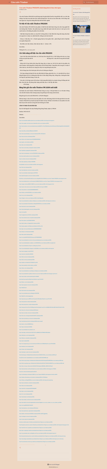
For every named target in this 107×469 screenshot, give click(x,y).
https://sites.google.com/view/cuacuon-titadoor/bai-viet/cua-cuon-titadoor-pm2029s (34, 123)
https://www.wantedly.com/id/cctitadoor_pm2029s (28, 265)
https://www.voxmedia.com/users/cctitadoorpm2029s (28, 312)
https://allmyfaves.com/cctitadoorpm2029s (27, 335)
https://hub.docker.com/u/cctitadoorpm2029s (27, 206)
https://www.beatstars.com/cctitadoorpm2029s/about (28, 408)
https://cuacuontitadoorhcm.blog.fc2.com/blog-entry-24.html (30, 245)
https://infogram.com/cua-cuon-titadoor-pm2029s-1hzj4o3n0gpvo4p (31, 198)
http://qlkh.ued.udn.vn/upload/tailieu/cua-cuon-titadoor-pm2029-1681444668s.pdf (33, 357)
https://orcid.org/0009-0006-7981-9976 (26, 405)
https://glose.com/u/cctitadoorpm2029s (26, 391)
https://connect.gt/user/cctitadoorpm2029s (26, 419)
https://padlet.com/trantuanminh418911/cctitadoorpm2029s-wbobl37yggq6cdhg (33, 413)
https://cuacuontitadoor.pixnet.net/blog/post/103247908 (29, 293)
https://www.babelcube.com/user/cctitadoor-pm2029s (28, 170)
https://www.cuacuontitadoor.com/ (32, 114)
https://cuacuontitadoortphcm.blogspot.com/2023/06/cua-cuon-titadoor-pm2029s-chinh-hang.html (36, 248)
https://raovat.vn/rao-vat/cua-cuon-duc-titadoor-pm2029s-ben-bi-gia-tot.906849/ (33, 186)
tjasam (57, 467)
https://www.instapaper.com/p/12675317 (26, 251)
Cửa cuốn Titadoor (19, 2)
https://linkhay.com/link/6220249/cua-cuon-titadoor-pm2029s (30, 192)
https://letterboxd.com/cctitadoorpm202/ (26, 346)
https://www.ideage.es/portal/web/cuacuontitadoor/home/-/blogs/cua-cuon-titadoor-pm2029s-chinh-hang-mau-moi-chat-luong (41, 438)
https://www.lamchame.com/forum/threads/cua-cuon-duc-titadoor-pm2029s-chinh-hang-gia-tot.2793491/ (37, 368)
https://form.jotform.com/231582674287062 (27, 220)
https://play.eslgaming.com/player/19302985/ (27, 161)
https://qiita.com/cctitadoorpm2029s (25, 144)
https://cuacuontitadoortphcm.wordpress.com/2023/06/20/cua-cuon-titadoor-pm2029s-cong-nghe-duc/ (37, 242)
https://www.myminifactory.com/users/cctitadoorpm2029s (29, 318)
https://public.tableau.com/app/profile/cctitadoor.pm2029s (29, 223)
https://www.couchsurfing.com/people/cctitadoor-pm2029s (29, 147)
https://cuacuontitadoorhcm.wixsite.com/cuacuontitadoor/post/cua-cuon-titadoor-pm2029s (35, 240)
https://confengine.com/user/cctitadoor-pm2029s (28, 416)
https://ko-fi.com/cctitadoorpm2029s (25, 394)
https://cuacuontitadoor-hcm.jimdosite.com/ (27, 329)
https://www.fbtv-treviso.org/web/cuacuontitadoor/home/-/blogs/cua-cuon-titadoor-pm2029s (35, 427)
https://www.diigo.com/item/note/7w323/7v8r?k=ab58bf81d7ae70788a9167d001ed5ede (34, 332)
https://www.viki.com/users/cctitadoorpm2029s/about (28, 310)
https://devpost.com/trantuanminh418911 (26, 231)
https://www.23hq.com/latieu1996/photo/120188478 (28, 130)
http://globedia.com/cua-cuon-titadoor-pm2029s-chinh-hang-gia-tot (31, 164)
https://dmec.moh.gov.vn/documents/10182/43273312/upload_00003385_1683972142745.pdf (36, 366)
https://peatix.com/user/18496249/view (26, 324)
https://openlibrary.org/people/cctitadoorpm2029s (28, 150)
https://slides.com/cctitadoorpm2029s (26, 268)
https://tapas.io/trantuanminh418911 (25, 326)
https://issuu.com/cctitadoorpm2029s (26, 195)
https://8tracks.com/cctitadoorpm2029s (26, 282)
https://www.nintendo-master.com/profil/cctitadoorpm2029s (29, 217)
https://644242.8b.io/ (23, 287)
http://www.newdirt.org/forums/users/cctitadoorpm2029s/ (29, 156)
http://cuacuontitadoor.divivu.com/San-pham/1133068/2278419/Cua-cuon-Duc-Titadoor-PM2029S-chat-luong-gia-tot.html (40, 181)
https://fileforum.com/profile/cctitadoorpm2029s (27, 338)
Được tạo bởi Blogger (54, 464)
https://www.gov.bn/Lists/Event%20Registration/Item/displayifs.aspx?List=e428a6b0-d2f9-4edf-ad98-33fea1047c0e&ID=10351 (41, 307)
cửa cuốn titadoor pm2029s (27, 444)
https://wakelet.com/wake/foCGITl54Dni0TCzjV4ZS (28, 262)
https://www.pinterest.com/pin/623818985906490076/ (28, 189)
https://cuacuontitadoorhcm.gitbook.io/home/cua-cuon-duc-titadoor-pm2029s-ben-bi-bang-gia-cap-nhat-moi (38, 273)
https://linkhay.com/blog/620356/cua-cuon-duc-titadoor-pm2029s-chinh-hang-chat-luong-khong (36, 380)
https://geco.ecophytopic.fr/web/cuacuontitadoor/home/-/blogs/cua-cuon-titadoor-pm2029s (35, 430)
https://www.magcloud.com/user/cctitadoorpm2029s (28, 284)
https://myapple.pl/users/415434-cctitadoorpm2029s (28, 214)
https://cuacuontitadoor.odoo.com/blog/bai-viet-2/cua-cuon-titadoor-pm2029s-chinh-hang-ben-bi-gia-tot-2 (37, 433)
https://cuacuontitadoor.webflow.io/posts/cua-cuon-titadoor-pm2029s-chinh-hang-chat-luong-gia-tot (36, 120)
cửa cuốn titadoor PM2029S (40, 58)
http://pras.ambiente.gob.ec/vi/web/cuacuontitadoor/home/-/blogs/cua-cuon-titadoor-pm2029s (36, 422)
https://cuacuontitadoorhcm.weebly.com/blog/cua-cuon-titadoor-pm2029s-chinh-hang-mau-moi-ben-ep (37, 200)
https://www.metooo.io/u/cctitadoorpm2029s (27, 290)
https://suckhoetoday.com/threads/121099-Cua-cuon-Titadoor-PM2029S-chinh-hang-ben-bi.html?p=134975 (38, 374)
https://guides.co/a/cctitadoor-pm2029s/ (26, 142)
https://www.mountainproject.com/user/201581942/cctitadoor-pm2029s (31, 153)
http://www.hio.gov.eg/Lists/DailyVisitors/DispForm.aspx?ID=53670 (31, 279)
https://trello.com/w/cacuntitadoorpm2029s (27, 259)
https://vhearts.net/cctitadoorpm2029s (26, 349)
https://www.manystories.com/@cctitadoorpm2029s (28, 304)
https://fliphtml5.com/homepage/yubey (26, 296)
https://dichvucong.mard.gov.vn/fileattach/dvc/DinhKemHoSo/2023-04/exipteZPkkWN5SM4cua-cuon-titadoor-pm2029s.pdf (41, 360)
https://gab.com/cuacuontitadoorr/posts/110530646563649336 (30, 228)
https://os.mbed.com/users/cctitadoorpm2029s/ (27, 158)
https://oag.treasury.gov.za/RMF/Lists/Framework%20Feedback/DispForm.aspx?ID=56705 (35, 298)
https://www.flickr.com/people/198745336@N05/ (27, 388)
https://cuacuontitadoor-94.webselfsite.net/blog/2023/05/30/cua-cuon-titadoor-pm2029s (34, 203)
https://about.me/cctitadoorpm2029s (25, 385)
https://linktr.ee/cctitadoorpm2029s (25, 167)
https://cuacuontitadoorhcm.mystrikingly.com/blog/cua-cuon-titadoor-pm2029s (33, 270)
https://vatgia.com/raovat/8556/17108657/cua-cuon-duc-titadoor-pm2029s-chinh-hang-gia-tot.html (36, 184)
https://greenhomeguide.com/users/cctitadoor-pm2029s (29, 175)
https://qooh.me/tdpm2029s (24, 340)
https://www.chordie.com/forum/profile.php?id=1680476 (29, 276)
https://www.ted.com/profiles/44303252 (26, 254)
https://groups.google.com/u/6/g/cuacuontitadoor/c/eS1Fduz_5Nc (31, 226)
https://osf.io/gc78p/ (23, 212)
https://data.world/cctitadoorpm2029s (26, 234)
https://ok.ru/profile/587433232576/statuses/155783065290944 (30, 237)
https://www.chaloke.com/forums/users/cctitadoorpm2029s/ (30, 399)
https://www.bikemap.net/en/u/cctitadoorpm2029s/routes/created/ (31, 321)
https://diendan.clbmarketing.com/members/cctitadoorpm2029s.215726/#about (33, 377)
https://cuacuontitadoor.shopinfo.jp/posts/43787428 (28, 172)
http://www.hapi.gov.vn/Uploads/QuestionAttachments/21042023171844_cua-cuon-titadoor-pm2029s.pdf (37, 354)
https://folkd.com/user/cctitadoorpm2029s (26, 256)
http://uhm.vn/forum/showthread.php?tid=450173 (28, 371)
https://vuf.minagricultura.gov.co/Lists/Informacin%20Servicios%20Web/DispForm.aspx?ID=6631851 (37, 343)
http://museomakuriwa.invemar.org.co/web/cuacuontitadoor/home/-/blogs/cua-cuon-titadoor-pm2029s (37, 441)
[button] (20, 12)
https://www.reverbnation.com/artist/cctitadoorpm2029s (29, 382)
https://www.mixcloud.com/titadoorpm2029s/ (27, 136)
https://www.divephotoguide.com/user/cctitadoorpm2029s (29, 209)
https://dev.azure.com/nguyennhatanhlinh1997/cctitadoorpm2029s (31, 315)
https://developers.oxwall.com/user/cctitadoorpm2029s (29, 352)
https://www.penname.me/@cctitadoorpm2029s (27, 301)
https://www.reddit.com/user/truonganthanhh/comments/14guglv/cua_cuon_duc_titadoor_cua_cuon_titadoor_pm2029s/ (40, 402)
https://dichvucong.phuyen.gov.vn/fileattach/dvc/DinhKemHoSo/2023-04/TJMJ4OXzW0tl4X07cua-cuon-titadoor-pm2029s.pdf (41, 363)
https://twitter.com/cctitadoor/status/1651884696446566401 (29, 139)
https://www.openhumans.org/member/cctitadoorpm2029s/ (29, 410)
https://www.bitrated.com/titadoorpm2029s (26, 396)
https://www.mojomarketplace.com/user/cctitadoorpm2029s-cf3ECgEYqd (32, 133)
